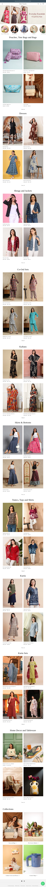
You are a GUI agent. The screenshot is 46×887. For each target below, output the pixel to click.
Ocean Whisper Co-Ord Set (28, 336)
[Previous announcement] (2, 1)
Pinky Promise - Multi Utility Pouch (29, 70)
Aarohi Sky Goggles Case (7, 104)
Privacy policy (23, 885)
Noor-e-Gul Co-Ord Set (6, 302)
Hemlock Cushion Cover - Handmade (8, 763)
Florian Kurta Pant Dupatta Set (28, 720)
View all (23, 109)
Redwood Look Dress (27, 146)
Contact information (35, 885)
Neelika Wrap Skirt (6, 489)
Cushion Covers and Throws (12, 875)
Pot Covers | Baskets (32, 843)
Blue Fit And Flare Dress (27, 180)
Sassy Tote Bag (26, 104)
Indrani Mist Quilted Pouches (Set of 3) (9, 70)
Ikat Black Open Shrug (6, 224)
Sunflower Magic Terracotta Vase (28, 797)
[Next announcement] (44, 1)
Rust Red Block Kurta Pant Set (7, 720)
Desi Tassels (12, 885)
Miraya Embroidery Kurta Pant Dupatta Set (9, 686)
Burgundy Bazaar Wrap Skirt (28, 489)
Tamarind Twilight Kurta (6, 609)
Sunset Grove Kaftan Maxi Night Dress (9, 413)
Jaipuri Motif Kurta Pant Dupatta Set (29, 686)
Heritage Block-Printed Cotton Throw (8, 797)
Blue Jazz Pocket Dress (6, 180)
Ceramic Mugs (33, 875)
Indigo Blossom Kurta (27, 609)
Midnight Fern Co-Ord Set (7, 336)
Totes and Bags (12, 843)
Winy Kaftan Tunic (26, 533)
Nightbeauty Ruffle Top (6, 533)
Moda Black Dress (5, 146)
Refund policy (17, 885)
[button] (2, 4)
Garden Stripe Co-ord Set (27, 302)
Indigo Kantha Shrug (27, 224)
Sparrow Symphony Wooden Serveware (29, 763)
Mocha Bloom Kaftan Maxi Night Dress (30, 413)
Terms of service (28, 885)
